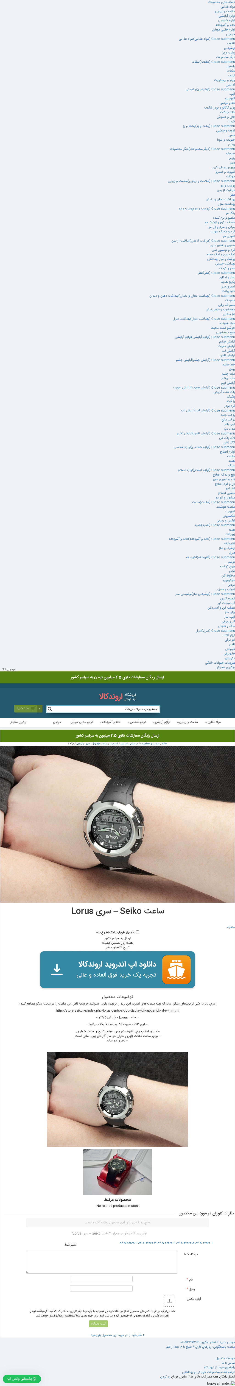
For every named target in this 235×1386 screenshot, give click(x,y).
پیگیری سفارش (225, 667)
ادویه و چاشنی (225, 131)
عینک (231, 465)
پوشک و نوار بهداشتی (221, 259)
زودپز (231, 585)
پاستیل (231, 66)
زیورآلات (230, 534)
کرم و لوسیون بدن (223, 250)
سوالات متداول (225, 1358)
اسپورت (230, 511)
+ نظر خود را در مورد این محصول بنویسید (118, 1335)
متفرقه (231, 927)
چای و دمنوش (226, 117)
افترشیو (230, 488)
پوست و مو (228, 186)
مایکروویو (229, 580)
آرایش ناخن (227, 355)
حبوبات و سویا (226, 140)
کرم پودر (229, 406)
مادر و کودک (227, 268)
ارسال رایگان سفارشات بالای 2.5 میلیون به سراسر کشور (117, 735)
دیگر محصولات (225, 57)
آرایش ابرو (228, 383)
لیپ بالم (229, 424)
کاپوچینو (230, 98)
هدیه (231, 461)
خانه (164, 743)
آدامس (230, 85)
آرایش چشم (227, 342)
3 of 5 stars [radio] (163, 1243)
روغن (231, 144)
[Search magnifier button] (50, 709)
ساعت (231, 456)
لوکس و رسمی (225, 520)
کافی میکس (227, 103)
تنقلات (231, 43)
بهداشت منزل (226, 204)
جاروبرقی (229, 654)
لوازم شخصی (226, 20)
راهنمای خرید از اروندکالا (219, 1367)
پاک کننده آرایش (224, 392)
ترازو (232, 571)
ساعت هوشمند (225, 507)
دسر (232, 163)
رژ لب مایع (228, 420)
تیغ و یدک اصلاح (224, 475)
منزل (232, 553)
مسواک (230, 300)
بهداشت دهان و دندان (220, 199)
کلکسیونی (228, 516)
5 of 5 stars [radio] (201, 1243)
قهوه (232, 94)
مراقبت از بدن (226, 190)
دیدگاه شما (191, 1254)
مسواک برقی (226, 305)
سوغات (230, 176)
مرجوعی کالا (8, 669)
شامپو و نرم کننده (224, 218)
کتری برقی (228, 621)
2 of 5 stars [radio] (144, 1243)
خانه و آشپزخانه (225, 25)
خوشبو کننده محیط (223, 328)
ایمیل (191, 1289)
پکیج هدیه (228, 282)
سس (232, 135)
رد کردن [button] (165, 1377)
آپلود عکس (194, 1298)
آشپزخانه (229, 543)
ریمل (232, 369)
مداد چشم (228, 378)
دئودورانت (228, 291)
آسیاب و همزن (225, 589)
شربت (231, 121)
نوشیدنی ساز (227, 548)
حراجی (230, 34)
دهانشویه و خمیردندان (220, 309)
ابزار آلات (229, 635)
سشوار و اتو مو (225, 498)
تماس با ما (228, 1363)
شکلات (231, 71)
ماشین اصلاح (226, 493)
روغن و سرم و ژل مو (222, 227)
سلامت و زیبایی (225, 11)
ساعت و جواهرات (149, 743)
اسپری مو (229, 236)
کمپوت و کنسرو (225, 172)
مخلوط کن (228, 576)
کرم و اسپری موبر (224, 479)
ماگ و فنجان (226, 626)
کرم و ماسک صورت (222, 231)
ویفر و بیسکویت (224, 80)
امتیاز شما (71, 1244)
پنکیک (231, 397)
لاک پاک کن (227, 438)
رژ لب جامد (228, 415)
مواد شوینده (227, 323)
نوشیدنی (229, 48)
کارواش (230, 649)
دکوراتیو (230, 658)
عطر (232, 195)
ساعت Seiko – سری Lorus (91, 743)
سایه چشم (228, 374)
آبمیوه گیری (227, 598)
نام (190, 1279)
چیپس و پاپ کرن (224, 167)
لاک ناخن (229, 442)
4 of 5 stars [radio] (182, 1243)
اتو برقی (230, 640)
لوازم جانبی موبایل (223, 30)
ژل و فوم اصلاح (225, 484)
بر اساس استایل (129, 743)
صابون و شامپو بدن (222, 245)
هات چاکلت (227, 112)
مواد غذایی (228, 7)
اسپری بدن (228, 286)
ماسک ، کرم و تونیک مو (220, 222)
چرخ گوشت (227, 566)
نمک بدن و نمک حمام (221, 254)
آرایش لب (228, 351)
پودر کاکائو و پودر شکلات (219, 108)
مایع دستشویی (225, 332)
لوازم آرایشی (226, 16)
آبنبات (231, 75)
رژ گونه (231, 401)
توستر (231, 562)
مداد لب (229, 429)
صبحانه (230, 153)
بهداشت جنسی (225, 264)
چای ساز (230, 612)
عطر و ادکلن (227, 277)
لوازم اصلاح (227, 452)
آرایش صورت (226, 346)
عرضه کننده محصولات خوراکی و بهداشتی (208, 1372)
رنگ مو (230, 213)
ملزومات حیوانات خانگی (220, 663)
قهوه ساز (229, 617)
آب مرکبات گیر (226, 603)
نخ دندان (229, 314)
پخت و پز (229, 53)
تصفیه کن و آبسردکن (221, 608)
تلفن (232, 644)
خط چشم (229, 364)
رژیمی (231, 158)
